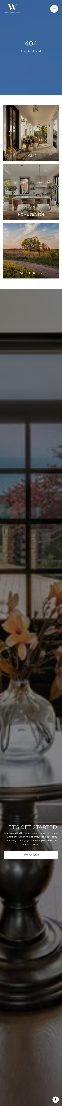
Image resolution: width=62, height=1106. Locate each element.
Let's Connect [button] (31, 855)
